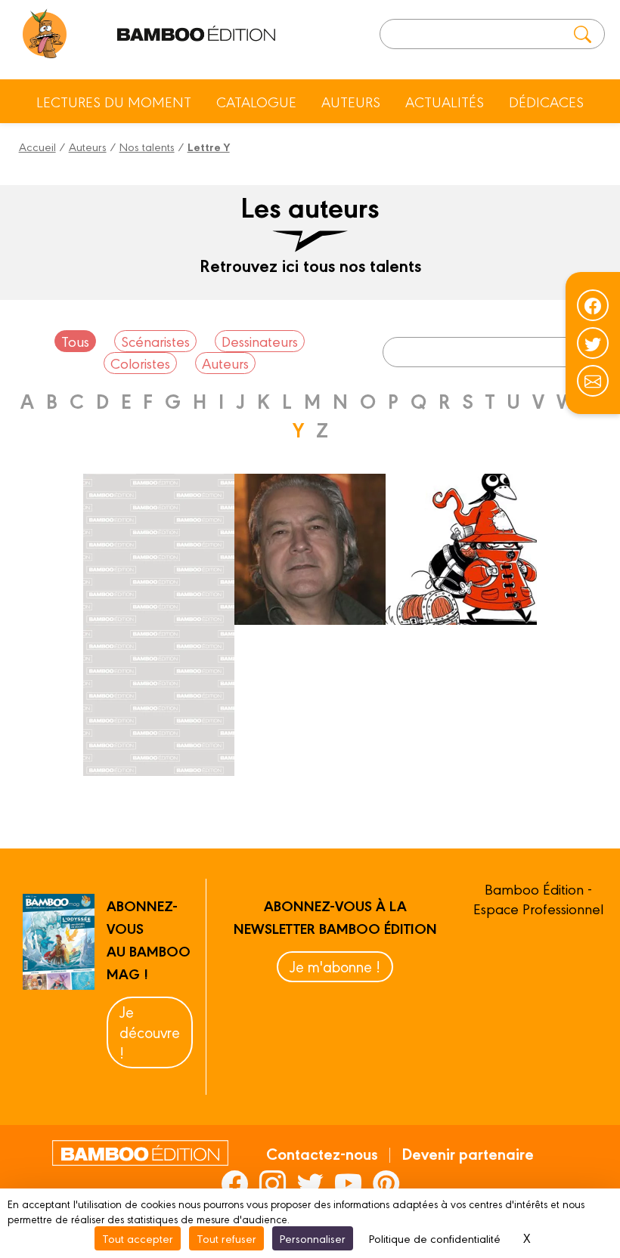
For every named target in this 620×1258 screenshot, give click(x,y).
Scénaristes (155, 341)
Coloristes (140, 362)
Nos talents (147, 146)
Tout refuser (226, 1238)
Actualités (444, 101)
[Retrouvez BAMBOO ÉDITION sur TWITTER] (310, 1183)
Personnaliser (313, 1238)
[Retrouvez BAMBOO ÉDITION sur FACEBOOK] (235, 1183)
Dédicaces (546, 101)
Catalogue (256, 101)
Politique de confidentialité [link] (435, 1238)
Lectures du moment (113, 101)
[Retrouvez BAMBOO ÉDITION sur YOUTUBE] (348, 1183)
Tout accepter (137, 1238)
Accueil (37, 146)
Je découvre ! (149, 1031)
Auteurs (350, 101)
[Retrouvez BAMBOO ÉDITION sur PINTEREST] (386, 1183)
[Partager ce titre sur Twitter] (592, 343)
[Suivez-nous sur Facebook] (592, 305)
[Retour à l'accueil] (45, 34)
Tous (75, 341)
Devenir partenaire (467, 1153)
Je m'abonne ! (335, 966)
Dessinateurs (260, 341)
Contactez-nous (322, 1153)
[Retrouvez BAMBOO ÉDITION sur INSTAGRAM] (272, 1183)
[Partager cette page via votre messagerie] (592, 380)
